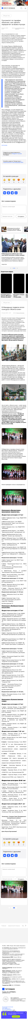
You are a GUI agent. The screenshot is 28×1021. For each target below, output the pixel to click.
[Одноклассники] (8, 192)
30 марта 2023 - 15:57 (5, 28)
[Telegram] (12, 192)
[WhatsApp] (16, 192)
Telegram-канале (17, 153)
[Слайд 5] (17, 268)
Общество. (6, 15)
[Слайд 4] (15, 268)
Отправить (21, 216)
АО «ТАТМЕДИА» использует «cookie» (7, 1009)
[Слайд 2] (12, 268)
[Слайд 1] (10, 268)
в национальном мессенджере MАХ (13, 161)
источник (4, 145)
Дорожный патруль (14, 925)
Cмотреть (16, 1016)
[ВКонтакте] (4, 192)
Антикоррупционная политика (7, 1007)
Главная (3, 925)
